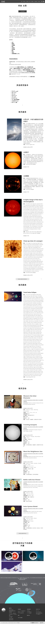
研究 (29, 1)
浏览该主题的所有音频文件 (22, 279)
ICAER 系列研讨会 (21, 613)
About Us (38, 609)
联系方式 (28, 615)
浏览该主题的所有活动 (22, 533)
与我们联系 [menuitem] (35, 1)
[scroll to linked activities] (22, 383)
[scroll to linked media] (22, 79)
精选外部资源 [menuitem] (11, 619)
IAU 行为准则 (20, 617)
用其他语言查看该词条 (13, 58)
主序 (12, 42)
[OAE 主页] (3, 1)
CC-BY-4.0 (29, 147)
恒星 (12, 46)
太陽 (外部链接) (16, 99)
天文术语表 (11, 616)
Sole (16, 98)
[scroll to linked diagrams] (41, 279)
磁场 (12, 50)
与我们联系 (29, 609)
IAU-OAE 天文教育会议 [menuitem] (21, 610)
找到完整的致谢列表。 (31, 71)
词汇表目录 (22, 11)
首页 (21, 1)
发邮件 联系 (32, 76)
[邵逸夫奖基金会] (27, 589)
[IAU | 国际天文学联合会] (23, 584)
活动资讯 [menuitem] (27, 1)
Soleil (15, 96)
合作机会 (28, 610)
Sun (14, 94)
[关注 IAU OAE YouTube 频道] (44, 1)
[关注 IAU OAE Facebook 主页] (30, 622)
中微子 (13, 52)
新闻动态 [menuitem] (32, 1)
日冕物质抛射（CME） (16, 53)
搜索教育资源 (11, 609)
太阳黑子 (13, 47)
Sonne (15, 92)
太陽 (16, 102)
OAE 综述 (10, 617)
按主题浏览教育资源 (12, 610)
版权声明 (41, 622)
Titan (18, 622)
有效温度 (13, 49)
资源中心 (24, 1)
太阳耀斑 (13, 45)
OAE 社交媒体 (29, 613)
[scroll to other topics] (22, 538)
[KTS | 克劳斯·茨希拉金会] (34, 584)
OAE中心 (19, 69)
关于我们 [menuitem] (39, 1)
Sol (16, 95)
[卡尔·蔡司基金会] (17, 589)
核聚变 (13, 43)
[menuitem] (24, 1)
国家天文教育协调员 (39, 613)
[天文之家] (12, 584)
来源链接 (34, 164)
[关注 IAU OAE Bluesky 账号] (32, 622)
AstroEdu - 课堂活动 (12, 613)
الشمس (16, 91)
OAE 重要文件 (38, 614)
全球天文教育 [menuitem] (11, 618)
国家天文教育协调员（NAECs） (29, 69)
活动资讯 (19, 609)
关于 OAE (37, 610)
